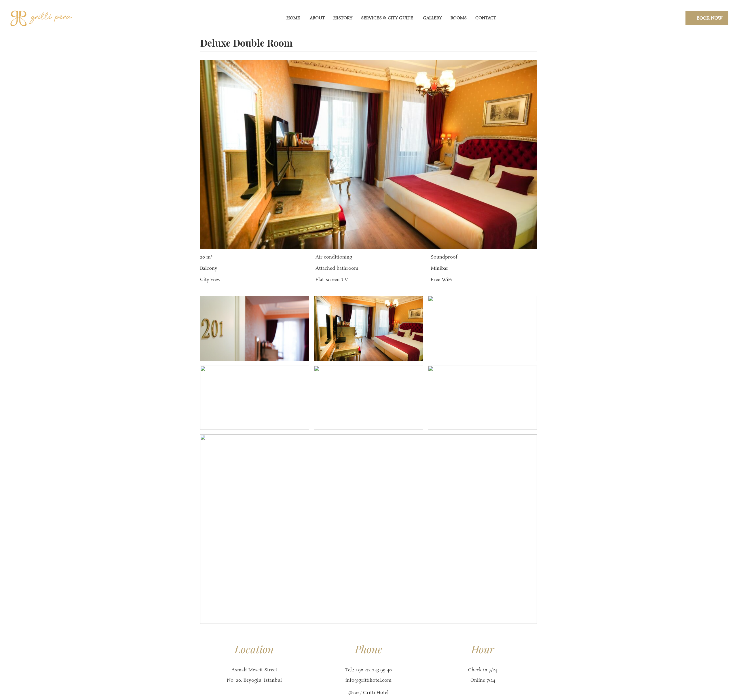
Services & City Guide (387, 18)
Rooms (459, 18)
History (342, 18)
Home (292, 18)
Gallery (432, 18)
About (317, 18)
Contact (485, 18)
